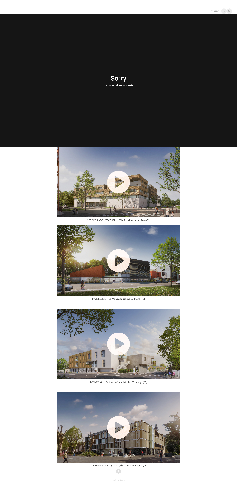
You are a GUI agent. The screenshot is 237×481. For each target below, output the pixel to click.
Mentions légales (118, 480)
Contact (215, 11)
